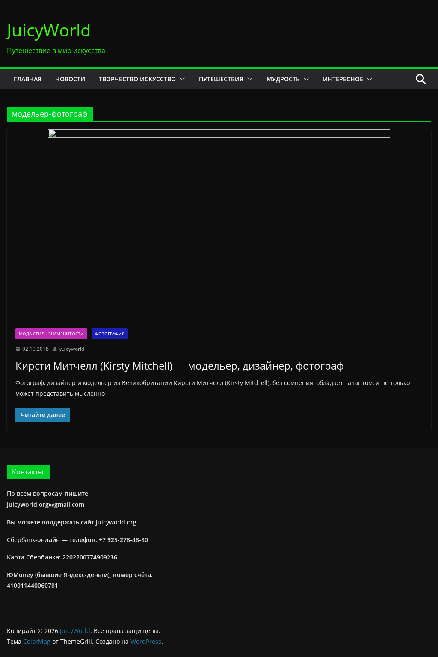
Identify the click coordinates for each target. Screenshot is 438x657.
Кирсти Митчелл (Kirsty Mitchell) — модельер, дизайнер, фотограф (179, 365)
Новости (70, 79)
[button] (180, 79)
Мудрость (283, 79)
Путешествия (221, 79)
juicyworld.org (116, 522)
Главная (27, 79)
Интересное (343, 79)
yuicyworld (71, 348)
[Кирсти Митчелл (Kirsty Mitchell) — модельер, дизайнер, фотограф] (219, 224)
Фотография (109, 334)
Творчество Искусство (137, 79)
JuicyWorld (49, 29)
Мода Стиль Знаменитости (51, 334)
